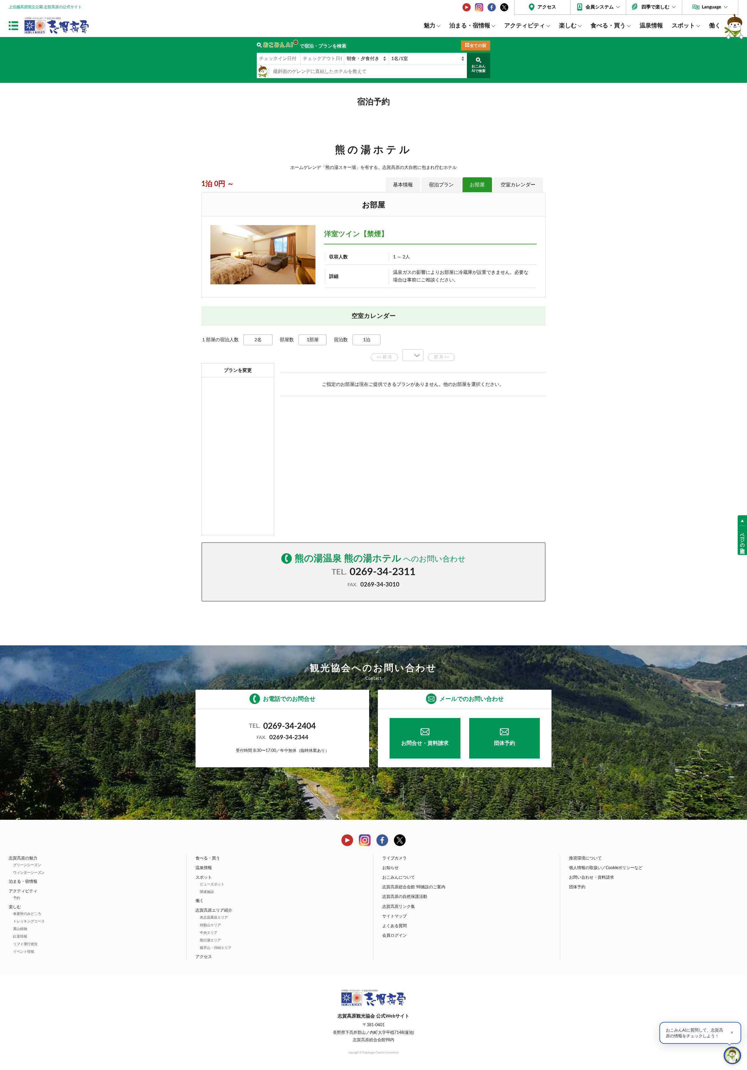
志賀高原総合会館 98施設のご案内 (413, 887)
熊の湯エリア (210, 940)
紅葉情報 (20, 936)
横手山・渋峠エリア (215, 948)
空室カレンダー (518, 184)
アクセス (546, 7)
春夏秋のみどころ (27, 913)
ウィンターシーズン (29, 872)
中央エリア (208, 932)
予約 (16, 898)
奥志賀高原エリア (214, 917)
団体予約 (504, 743)
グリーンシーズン (27, 865)
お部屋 (477, 184)
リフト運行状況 (25, 944)
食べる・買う (608, 26)
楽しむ (568, 26)
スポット (683, 26)
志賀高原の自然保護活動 (404, 897)
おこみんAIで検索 (479, 68)
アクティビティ (524, 26)
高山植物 (20, 929)
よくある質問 (394, 926)
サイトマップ (394, 916)
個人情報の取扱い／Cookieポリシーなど (606, 868)
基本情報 (403, 184)
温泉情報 (651, 26)
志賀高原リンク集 (398, 907)
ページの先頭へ (742, 540)
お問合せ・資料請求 (424, 743)
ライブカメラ (394, 858)
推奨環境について (585, 858)
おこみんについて (398, 877)
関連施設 (207, 892)
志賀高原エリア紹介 (214, 910)
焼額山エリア (210, 925)
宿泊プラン (441, 184)
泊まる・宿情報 (469, 26)
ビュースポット (212, 884)
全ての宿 (478, 46)
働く (715, 26)
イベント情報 (23, 951)
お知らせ (390, 868)
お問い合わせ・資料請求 (591, 877)
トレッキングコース (29, 921)
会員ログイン (394, 936)
